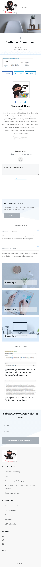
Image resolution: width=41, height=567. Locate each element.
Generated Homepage (13, 472)
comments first (26, 154)
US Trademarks (10, 524)
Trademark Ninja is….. (12, 493)
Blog (6, 476)
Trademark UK (10, 515)
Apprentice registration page (15, 481)
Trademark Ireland (11, 506)
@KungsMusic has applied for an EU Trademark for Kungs (20, 391)
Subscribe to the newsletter (20, 440)
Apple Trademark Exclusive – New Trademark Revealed (20, 487)
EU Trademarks (10, 510)
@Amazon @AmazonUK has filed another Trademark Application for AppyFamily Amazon (20, 364)
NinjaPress (8, 519)
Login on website (20, 178)
